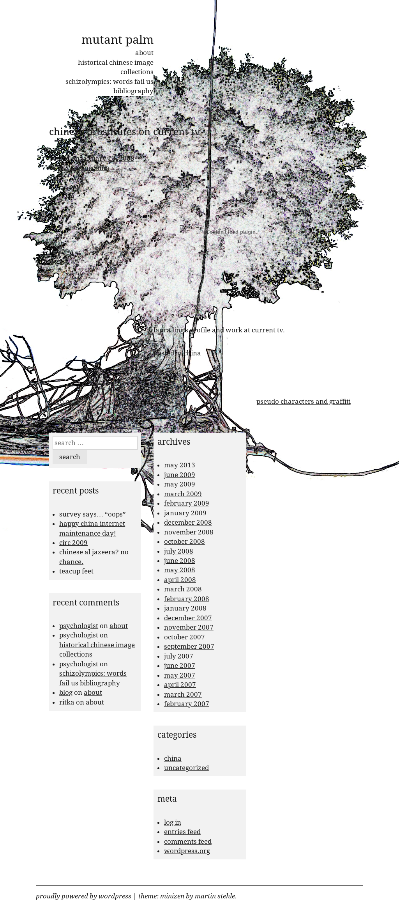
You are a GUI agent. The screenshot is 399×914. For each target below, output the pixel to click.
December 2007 (188, 618)
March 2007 (183, 694)
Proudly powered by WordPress (83, 896)
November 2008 (189, 532)
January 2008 (185, 608)
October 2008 (184, 541)
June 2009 (179, 475)
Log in (172, 822)
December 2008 (188, 522)
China (192, 353)
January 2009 (185, 513)
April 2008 (180, 580)
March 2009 (183, 494)
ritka (66, 702)
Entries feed (182, 832)
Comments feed (188, 841)
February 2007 (186, 704)
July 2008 (178, 551)
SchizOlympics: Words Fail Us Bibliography (109, 86)
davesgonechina (83, 168)
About (144, 53)
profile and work (216, 330)
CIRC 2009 (73, 543)
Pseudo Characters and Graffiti (303, 401)
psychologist (78, 626)
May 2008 (179, 570)
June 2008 (179, 560)
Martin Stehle (215, 896)
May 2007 (179, 675)
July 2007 (178, 656)
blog (65, 692)
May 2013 (179, 465)
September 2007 (189, 646)
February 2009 (186, 503)
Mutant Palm (117, 39)
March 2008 (183, 589)
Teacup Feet (76, 571)
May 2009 (179, 484)
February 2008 (186, 599)
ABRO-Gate (64, 401)
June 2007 (179, 665)
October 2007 (184, 637)
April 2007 (180, 685)
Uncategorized (186, 768)
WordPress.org (187, 851)
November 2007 (189, 627)
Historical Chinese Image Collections (116, 67)
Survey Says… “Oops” (92, 514)
